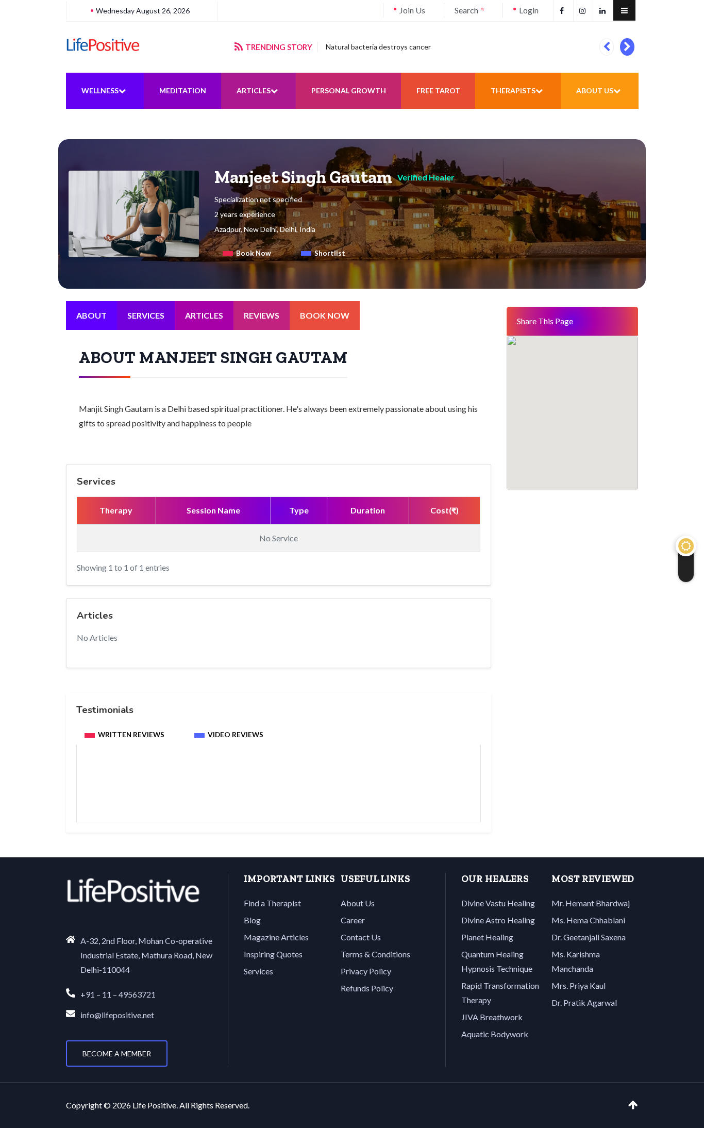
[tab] (246, 253)
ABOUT (91, 315)
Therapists (513, 90)
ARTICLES (204, 315)
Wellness (100, 90)
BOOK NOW (324, 315)
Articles (254, 90)
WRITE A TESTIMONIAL (279, 794)
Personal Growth (348, 90)
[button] (606, 47)
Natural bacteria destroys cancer (378, 46)
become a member (116, 1053)
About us (594, 90)
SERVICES (145, 315)
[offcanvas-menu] (624, 10)
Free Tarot (438, 90)
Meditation (182, 90)
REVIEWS (261, 315)
